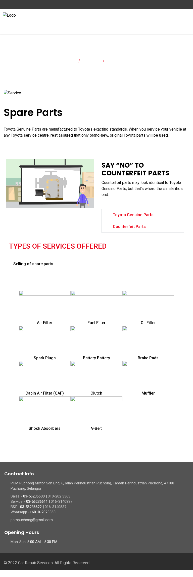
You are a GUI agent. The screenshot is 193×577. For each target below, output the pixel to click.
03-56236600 (34, 496)
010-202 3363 (59, 496)
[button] (143, 215)
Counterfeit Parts (129, 226)
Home (69, 60)
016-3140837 (61, 501)
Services (91, 60)
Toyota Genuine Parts (133, 214)
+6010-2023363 (43, 512)
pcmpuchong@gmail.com (32, 520)
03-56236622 (31, 507)
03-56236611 (37, 501)
